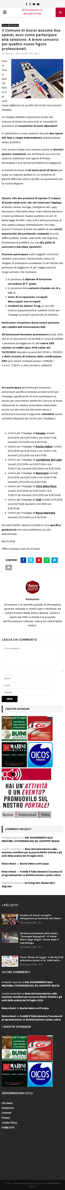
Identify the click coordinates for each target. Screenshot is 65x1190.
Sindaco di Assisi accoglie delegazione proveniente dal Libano (40, 917)
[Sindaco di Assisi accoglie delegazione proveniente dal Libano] (10, 919)
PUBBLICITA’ (8, 1127)
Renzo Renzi (9, 863)
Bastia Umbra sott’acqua (34, 863)
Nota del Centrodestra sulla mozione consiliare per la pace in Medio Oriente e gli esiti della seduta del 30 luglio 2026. (32, 852)
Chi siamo (7, 1103)
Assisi (5, 25)
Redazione (9, 53)
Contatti (6, 1112)
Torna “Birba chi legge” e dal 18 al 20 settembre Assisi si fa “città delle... (41, 959)
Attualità (14, 25)
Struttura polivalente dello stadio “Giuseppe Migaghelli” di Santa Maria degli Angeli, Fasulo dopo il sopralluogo (39, 938)
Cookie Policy (9, 1122)
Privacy (6, 1117)
